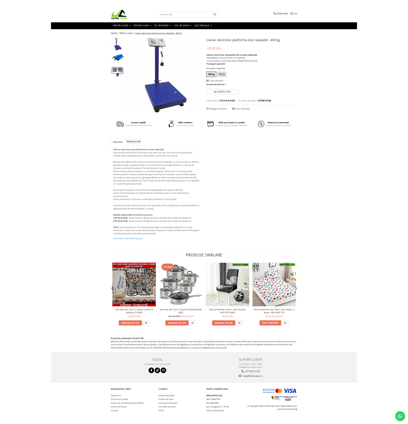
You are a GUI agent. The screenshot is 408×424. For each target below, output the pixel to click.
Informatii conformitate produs (128, 238)
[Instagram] (163, 370)
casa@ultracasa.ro (252, 375)
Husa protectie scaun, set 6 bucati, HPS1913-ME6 (227, 311)
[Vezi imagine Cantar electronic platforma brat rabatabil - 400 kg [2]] (117, 71)
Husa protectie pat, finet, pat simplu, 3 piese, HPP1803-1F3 (274, 311)
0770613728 (252, 371)
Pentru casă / (127, 33)
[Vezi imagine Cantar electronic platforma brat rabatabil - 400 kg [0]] (117, 44)
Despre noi (116, 395)
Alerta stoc (224, 91)
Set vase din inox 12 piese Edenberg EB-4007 (181, 311)
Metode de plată (166, 395)
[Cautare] (215, 14)
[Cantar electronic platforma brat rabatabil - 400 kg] (164, 75)
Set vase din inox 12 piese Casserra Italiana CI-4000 (134, 311)
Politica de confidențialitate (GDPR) (127, 403)
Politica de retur (166, 399)
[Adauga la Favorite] (146, 322)
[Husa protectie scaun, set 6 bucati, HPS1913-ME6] (227, 284)
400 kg (211, 74)
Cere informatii (242, 108)
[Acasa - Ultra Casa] (127, 14)
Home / (115, 33)
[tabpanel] (164, 75)
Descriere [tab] (118, 141)
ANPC (161, 410)
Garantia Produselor (168, 403)
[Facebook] (151, 370)
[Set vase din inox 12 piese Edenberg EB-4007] (181, 284)
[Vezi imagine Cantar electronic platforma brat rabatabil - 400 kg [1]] (117, 57)
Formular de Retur (167, 406)
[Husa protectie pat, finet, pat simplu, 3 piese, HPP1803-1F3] (274, 284)
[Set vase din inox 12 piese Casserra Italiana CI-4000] (134, 284)
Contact (114, 410)
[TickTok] (157, 370)
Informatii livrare (119, 406)
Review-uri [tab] (133, 141)
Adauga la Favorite (218, 108)
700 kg (222, 74)
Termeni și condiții (119, 399)
